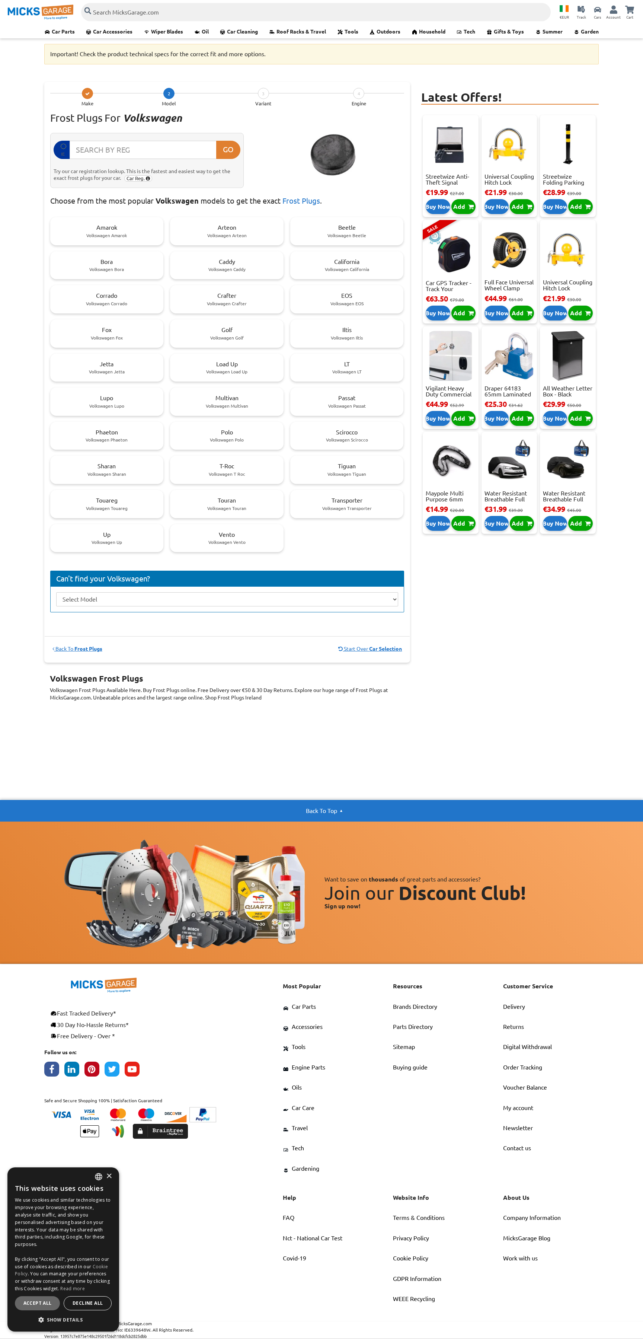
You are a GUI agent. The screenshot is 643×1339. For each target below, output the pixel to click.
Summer (553, 32)
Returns (513, 1026)
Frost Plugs (301, 201)
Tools (351, 32)
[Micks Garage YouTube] (135, 1071)
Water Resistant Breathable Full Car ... (505, 499)
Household (432, 32)
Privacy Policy (411, 1238)
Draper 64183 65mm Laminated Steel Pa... (507, 394)
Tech (469, 32)
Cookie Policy (410, 1258)
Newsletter (518, 1128)
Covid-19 (294, 1258)
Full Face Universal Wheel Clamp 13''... (509, 288)
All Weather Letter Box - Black (567, 391)
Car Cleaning (242, 32)
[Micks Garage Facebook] (54, 1071)
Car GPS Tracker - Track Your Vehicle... (448, 289)
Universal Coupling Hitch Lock (509, 179)
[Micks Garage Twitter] (115, 1071)
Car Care (303, 1107)
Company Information (532, 1217)
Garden (590, 32)
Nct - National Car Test (312, 1238)
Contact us (517, 1148)
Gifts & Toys (509, 32)
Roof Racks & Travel (301, 32)
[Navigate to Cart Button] (629, 9)
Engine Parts (308, 1067)
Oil (205, 32)
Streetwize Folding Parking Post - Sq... (563, 182)
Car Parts (63, 32)
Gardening (305, 1168)
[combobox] (98, 1176)
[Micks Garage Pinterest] (94, 1071)
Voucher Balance (525, 1087)
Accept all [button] (37, 1303)
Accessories (307, 1026)
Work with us (520, 1258)
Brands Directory (415, 1006)
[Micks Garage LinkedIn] (74, 1071)
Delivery (514, 1006)
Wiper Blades (167, 32)
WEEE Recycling (414, 1298)
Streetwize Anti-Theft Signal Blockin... (447, 182)
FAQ (288, 1217)
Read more (72, 1288)
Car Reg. (136, 178)
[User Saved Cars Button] (597, 9)
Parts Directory (413, 1026)
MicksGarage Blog (526, 1238)
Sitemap (404, 1046)
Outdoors (388, 32)
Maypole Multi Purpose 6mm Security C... (445, 499)
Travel (300, 1128)
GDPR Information (417, 1278)
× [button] (109, 1176)
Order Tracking (522, 1067)
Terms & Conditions (419, 1217)
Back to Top (321, 810)
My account (518, 1107)
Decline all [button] (88, 1303)
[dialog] (63, 1249)
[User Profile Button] (613, 9)
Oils (297, 1087)
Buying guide (410, 1067)
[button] (63, 1319)
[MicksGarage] (40, 12)
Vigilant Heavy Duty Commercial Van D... (448, 394)
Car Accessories (112, 32)
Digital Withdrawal (527, 1046)
